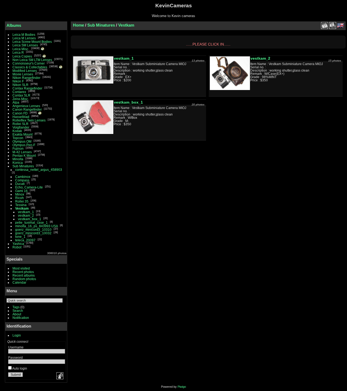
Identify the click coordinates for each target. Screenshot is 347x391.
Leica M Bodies (23, 34)
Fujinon (18, 148)
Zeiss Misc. (20, 99)
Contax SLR (21, 95)
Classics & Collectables (29, 67)
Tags (16, 307)
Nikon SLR (20, 84)
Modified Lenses (24, 70)
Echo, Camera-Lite (29, 187)
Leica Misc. (20, 49)
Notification (20, 317)
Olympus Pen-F (23, 145)
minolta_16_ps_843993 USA (36, 226)
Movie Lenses (22, 74)
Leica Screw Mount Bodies (32, 41)
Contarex (19, 92)
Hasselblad (20, 116)
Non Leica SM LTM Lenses (32, 60)
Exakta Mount (22, 134)
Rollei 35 (21, 201)
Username (16, 347)
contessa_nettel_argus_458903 (38, 169)
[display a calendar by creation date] (332, 25)
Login (16, 335)
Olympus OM (21, 141)
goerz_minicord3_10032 (33, 233)
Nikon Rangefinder (26, 77)
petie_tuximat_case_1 (31, 222)
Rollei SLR (20, 124)
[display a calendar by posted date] (324, 25)
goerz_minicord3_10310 (33, 229)
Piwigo (182, 386)
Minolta (17, 159)
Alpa (15, 102)
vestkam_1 (26, 212)
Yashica (18, 243)
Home (78, 25)
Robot (17, 247)
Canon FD (20, 113)
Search (17, 310)
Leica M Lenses (24, 38)
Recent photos (23, 272)
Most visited (21, 268)
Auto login (19, 368)
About (16, 314)
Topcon (17, 138)
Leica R (18, 52)
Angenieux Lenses (26, 106)
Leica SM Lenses (25, 45)
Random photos (24, 279)
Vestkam (22, 208)
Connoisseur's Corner (28, 63)
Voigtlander (20, 127)
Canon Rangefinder (27, 109)
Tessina (21, 205)
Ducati (20, 183)
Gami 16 (21, 191)
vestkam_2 (26, 215)
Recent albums (23, 275)
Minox (19, 194)
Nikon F (18, 81)
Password (15, 357)
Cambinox (22, 176)
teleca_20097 (25, 240)
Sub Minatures (23, 166)
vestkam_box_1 (29, 219)
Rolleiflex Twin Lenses (29, 120)
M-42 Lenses (22, 152)
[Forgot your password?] (59, 375)
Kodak (17, 131)
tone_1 (20, 236)
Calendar (19, 282)
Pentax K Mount (24, 155)
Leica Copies (22, 56)
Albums (14, 25)
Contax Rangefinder (27, 88)
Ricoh (19, 198)
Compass (22, 180)
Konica (17, 162)
